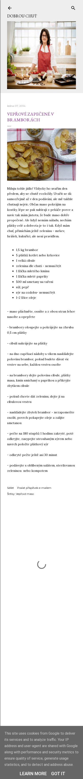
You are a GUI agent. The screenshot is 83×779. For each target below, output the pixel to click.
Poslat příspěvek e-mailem (34, 487)
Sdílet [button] (10, 487)
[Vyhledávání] (73, 7)
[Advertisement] (41, 679)
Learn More (33, 773)
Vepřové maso (25, 493)
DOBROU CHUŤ (22, 16)
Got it (58, 773)
